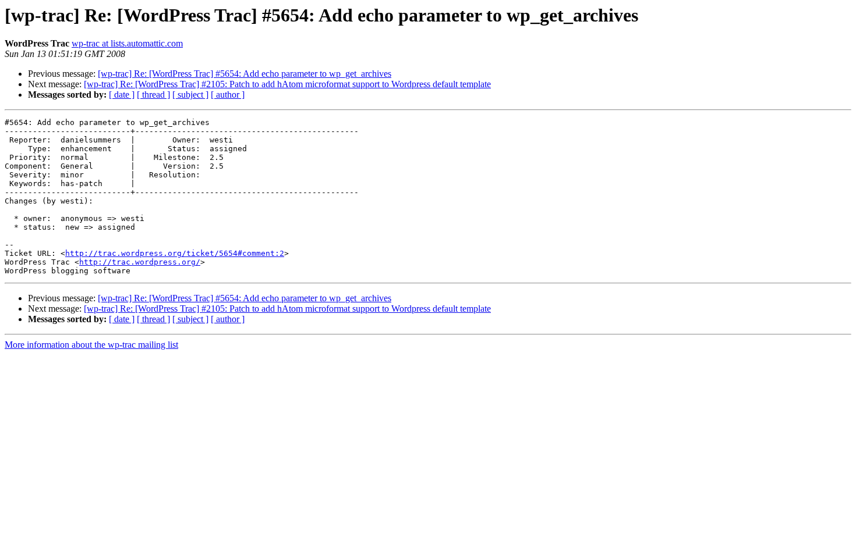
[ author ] (228, 94)
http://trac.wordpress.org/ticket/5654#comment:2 (174, 253)
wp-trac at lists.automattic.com (127, 43)
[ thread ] (153, 94)
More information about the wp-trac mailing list (91, 345)
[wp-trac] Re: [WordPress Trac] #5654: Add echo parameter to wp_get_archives (244, 74)
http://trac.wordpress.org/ (139, 262)
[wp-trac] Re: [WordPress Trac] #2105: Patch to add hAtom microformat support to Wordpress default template (287, 84)
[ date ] (122, 94)
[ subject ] (190, 94)
